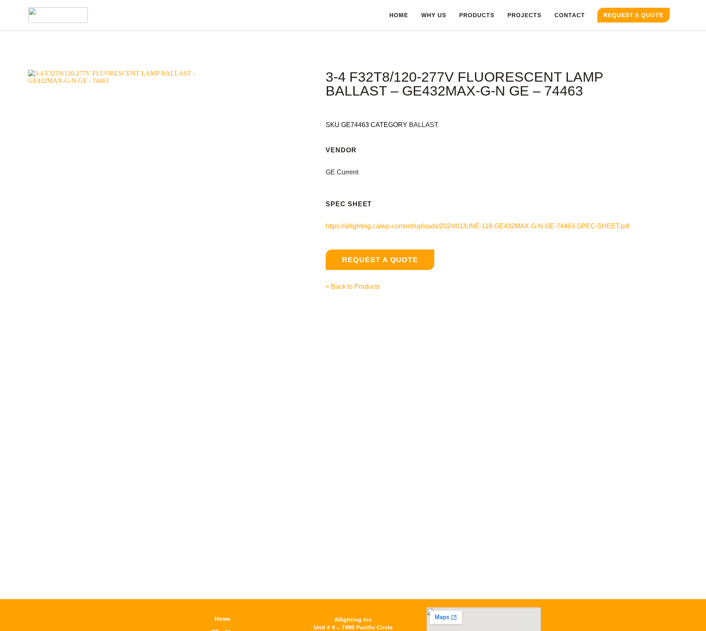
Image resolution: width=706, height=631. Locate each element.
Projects (524, 15)
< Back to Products (353, 286)
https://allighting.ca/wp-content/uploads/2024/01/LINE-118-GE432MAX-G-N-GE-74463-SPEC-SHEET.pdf (478, 226)
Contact (569, 15)
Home (398, 15)
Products (476, 15)
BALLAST (423, 124)
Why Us (433, 15)
